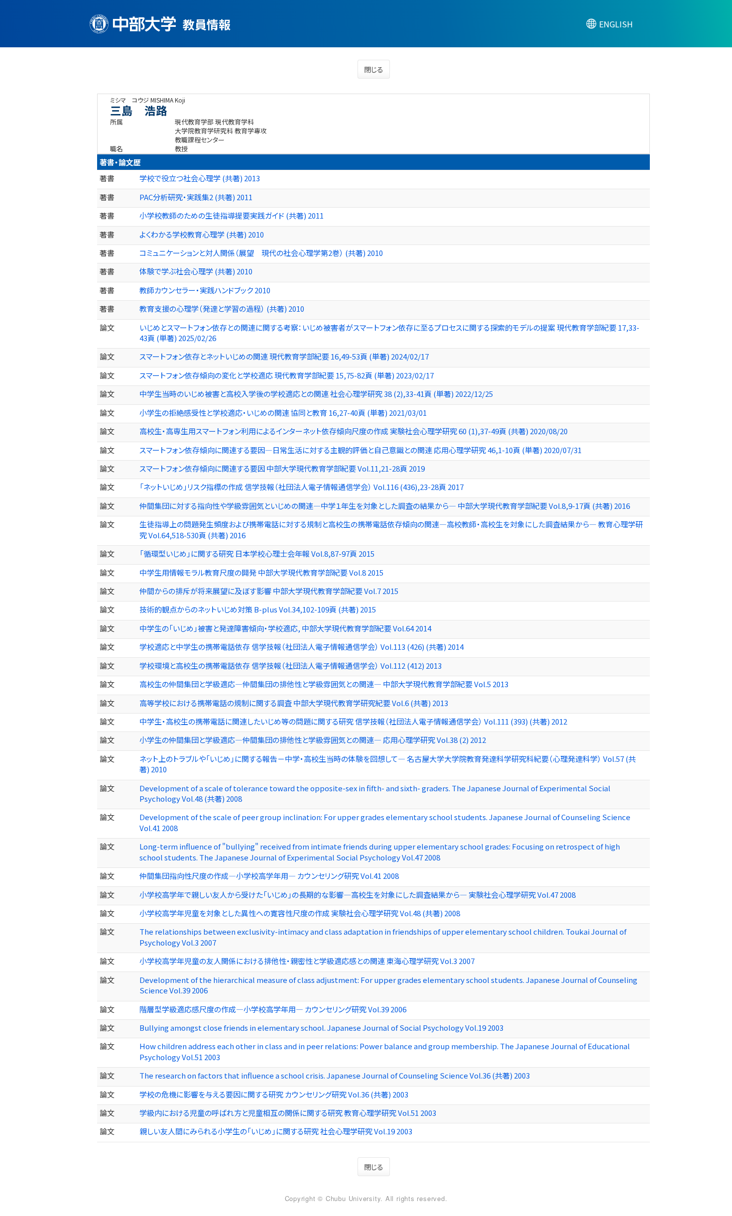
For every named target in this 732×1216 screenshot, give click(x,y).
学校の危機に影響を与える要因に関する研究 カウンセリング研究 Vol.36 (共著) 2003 (273, 1094)
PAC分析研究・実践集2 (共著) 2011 (195, 197)
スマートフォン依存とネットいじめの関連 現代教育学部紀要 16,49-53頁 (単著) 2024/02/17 (284, 356)
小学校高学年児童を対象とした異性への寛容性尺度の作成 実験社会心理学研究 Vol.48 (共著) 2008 (299, 913)
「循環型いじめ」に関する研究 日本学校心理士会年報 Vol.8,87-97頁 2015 (256, 553)
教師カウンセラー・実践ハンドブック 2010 (204, 290)
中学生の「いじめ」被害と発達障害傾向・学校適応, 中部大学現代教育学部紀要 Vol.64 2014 (285, 628)
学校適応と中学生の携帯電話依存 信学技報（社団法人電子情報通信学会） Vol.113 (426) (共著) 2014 (301, 646)
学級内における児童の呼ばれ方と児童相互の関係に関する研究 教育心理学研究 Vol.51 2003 (287, 1112)
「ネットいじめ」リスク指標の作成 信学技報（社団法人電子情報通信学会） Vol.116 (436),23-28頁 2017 (301, 487)
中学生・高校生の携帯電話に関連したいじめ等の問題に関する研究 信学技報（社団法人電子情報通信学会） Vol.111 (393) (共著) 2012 (353, 721)
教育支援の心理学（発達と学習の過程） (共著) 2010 (221, 308)
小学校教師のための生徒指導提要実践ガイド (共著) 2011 (231, 215)
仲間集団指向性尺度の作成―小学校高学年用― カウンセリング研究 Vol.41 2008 (269, 875)
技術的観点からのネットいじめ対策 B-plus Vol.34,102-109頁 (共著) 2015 (257, 609)
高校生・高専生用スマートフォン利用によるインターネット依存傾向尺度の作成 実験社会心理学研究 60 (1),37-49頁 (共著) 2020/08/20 (353, 431)
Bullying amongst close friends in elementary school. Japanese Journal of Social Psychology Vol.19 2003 (321, 1027)
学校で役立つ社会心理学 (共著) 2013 (199, 178)
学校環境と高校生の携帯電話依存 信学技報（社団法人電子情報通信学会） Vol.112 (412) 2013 (290, 665)
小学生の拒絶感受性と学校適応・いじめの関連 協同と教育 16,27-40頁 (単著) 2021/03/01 (283, 412)
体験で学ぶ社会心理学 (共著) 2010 (195, 271)
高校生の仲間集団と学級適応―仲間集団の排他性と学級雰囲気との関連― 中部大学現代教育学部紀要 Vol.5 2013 (323, 684)
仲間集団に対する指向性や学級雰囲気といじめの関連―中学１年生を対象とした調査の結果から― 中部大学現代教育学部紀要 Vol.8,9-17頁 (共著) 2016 (384, 505)
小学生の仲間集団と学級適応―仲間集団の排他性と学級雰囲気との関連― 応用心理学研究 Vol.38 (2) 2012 (312, 739)
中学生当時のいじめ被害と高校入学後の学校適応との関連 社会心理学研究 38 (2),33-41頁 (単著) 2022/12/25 (316, 393)
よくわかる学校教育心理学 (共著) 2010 (201, 234)
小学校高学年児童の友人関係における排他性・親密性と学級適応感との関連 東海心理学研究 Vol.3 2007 (307, 961)
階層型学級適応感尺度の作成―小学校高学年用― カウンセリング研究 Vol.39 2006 (272, 1009)
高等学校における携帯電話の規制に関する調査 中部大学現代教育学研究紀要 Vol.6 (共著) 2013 (293, 703)
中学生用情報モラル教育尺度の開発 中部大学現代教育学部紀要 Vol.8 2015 (261, 572)
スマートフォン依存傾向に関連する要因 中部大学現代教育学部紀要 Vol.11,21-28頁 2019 (282, 468)
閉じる (373, 69)
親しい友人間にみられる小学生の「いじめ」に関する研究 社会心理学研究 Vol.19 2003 (275, 1131)
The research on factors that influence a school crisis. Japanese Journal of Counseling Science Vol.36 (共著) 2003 (334, 1075)
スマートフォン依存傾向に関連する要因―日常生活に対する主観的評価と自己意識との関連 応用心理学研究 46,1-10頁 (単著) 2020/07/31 (360, 450)
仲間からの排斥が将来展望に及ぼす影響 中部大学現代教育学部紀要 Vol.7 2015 (268, 591)
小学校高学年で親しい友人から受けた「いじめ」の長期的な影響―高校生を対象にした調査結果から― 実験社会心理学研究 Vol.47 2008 (357, 894)
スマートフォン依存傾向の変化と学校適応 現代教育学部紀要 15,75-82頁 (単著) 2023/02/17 (286, 375)
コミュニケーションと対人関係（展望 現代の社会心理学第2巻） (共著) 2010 (261, 252)
